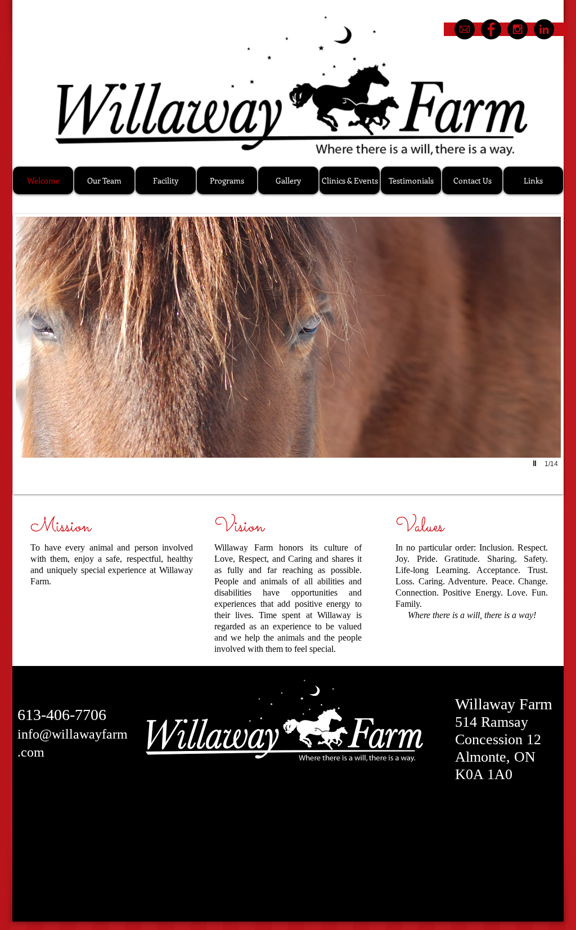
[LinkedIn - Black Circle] (544, 29)
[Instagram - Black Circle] (517, 29)
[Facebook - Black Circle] (491, 29)
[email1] (464, 29)
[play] (536, 463)
